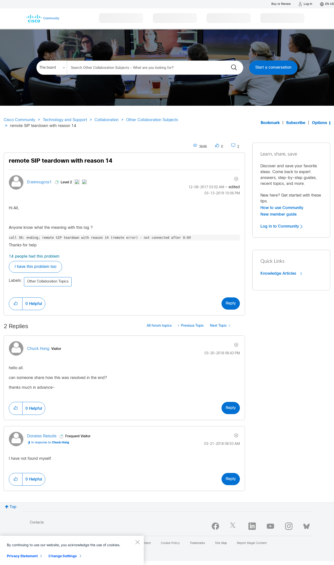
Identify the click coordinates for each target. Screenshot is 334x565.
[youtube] (270, 526)
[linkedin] (252, 526)
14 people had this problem (34, 256)
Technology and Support (65, 120)
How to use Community (281, 207)
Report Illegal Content (252, 543)
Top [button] (13, 507)
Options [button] (319, 123)
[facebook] (215, 526)
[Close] (137, 542)
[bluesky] (306, 525)
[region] (72, 550)
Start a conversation (273, 67)
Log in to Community (280, 226)
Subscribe (295, 123)
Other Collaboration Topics (47, 281)
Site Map (221, 543)
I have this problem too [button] (35, 267)
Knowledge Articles (278, 273)
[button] (15, 303)
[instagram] (288, 526)
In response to (50, 442)
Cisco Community (19, 120)
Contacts (37, 522)
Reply (231, 303)
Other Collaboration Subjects (152, 120)
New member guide (278, 214)
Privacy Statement (22, 556)
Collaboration (107, 120)
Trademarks (197, 543)
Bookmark (270, 123)
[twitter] (233, 526)
